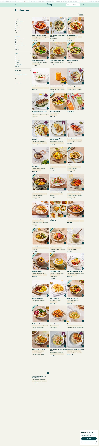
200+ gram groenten (36, 37)
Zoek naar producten (71, 4)
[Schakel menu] (15, 4)
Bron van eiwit (74, 37)
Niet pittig (79, 141)
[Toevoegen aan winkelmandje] (48, 32)
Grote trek (41, 37)
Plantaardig (52, 87)
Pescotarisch (35, 38)
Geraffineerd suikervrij (41, 38)
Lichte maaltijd (70, 89)
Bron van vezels (57, 87)
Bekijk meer (17, 32)
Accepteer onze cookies (89, 442)
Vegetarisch (46, 37)
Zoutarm (62, 87)
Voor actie (61, 62)
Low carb (41, 87)
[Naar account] (81, 4)
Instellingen (89, 438)
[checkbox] (15, 21)
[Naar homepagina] (49, 4)
